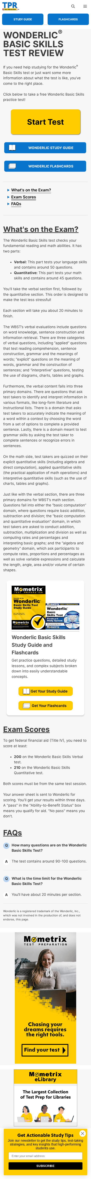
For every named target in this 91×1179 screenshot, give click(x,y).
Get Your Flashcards (49, 706)
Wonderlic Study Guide (50, 148)
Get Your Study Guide (49, 691)
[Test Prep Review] (10, 6)
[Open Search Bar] (73, 6)
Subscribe (45, 1166)
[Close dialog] (82, 1133)
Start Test (45, 122)
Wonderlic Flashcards (50, 166)
